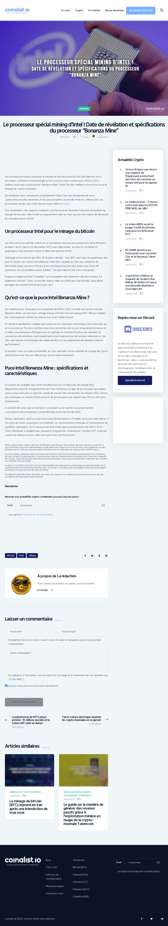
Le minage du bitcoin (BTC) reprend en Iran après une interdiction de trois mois (28, 807)
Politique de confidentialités (37, 515)
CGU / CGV (51, 867)
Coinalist (9, 919)
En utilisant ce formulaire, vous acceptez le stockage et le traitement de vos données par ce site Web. (58, 677)
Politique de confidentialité (54, 877)
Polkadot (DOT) (81, 889)
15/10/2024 (130, 239)
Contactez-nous (54, 893)
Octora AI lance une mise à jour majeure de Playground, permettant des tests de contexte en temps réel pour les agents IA (141, 178)
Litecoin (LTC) (80, 882)
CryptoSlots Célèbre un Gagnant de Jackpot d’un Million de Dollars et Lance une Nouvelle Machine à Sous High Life (140, 282)
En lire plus (42, 590)
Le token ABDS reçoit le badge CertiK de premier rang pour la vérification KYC (140, 229)
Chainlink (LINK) (81, 897)
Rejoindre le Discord (135, 380)
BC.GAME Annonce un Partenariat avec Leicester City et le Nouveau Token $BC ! (141, 255)
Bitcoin (10, 555)
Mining (84, 109)
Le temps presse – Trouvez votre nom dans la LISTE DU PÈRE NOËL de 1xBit (141, 205)
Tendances (85, 795)
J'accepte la (31, 515)
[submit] (103, 505)
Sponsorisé (71, 795)
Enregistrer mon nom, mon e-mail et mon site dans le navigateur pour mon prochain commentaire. (55, 642)
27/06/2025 (131, 191)
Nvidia (66, 204)
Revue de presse (73, 792)
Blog (48, 860)
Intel (21, 555)
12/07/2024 (130, 264)
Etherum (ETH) (80, 875)
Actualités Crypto (31, 792)
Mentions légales (55, 886)
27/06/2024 (131, 294)
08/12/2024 (131, 213)
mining (32, 555)
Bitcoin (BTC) (80, 867)
